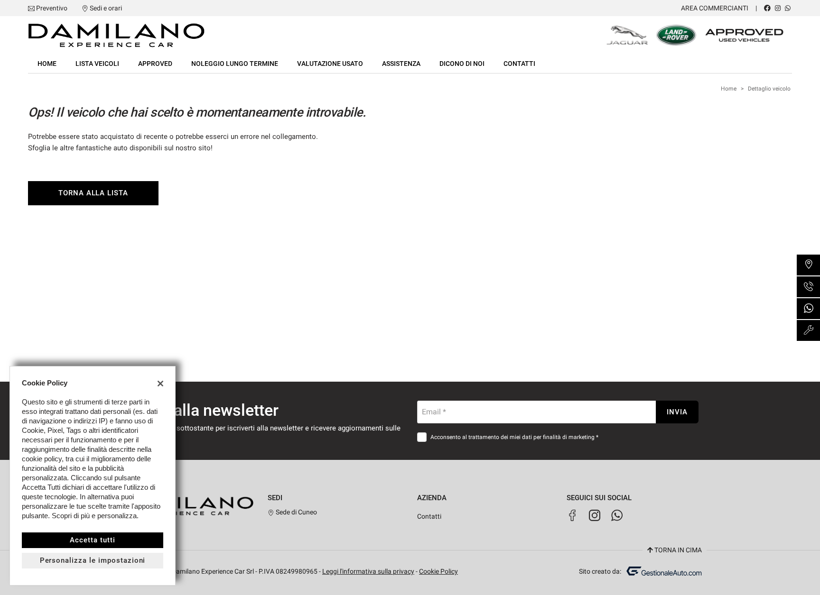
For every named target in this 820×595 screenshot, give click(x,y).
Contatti (519, 63)
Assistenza (401, 63)
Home (46, 63)
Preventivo (51, 8)
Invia (677, 412)
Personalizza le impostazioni (93, 560)
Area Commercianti (714, 8)
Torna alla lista (93, 193)
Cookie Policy (438, 571)
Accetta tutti (92, 540)
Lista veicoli (97, 63)
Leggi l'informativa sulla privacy (368, 571)
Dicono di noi (462, 63)
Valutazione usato (330, 63)
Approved (155, 63)
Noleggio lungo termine (234, 63)
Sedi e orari (106, 8)
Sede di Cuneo (295, 512)
